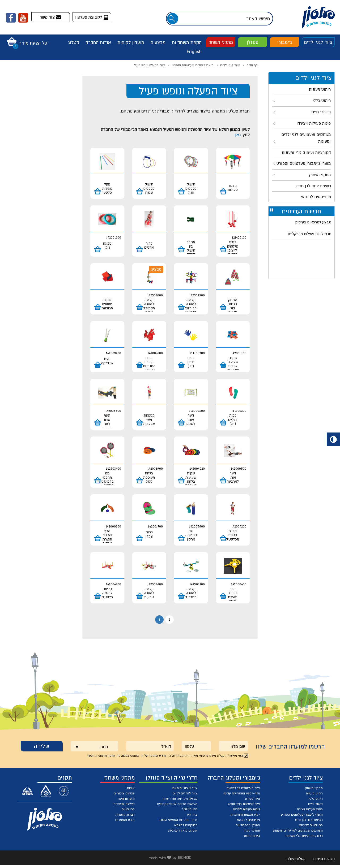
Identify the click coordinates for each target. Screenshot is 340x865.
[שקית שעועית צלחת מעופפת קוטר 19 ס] (191, 450)
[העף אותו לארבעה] (233, 450)
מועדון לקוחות (130, 42)
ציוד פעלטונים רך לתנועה (243, 788)
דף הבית (252, 65)
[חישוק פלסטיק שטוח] (149, 161)
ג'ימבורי (284, 42)
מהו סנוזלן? (189, 809)
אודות (131, 788)
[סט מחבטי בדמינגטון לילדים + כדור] (107, 450)
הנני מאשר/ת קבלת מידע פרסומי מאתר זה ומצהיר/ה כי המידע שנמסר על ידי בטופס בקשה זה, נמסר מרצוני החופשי (165, 756)
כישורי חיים (315, 804)
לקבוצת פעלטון (89, 17)
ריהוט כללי (316, 799)
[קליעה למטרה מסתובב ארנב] (149, 277)
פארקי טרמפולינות (248, 825)
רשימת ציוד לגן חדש (309, 820)
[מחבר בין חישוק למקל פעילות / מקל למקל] (191, 219)
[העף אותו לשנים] (191, 392)
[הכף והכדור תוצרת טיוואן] (233, 566)
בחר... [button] (103, 746)
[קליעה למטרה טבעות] (149, 566)
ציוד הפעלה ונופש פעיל (149, 65)
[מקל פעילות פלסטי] (107, 161)
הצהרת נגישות (324, 859)
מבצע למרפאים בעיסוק (313, 222)
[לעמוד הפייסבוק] (10, 17)
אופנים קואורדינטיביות (182, 830)
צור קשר (48, 17)
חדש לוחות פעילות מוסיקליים (309, 234)
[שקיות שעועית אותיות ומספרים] (233, 335)
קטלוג (73, 42)
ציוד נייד (191, 814)
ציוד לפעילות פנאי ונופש (244, 804)
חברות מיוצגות (125, 814)
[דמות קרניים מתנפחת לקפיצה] (149, 335)
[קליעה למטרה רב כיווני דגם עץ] (191, 277)
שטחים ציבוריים (124, 793)
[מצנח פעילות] (233, 161)
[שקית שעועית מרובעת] (107, 277)
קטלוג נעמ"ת (295, 859)
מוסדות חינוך (126, 799)
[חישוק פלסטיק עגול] (191, 161)
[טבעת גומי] (107, 219)
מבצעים (158, 42)
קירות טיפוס (252, 836)
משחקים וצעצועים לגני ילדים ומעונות (298, 830)
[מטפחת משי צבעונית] (149, 392)
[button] (25, 40)
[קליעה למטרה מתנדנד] (191, 566)
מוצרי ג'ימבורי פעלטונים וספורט (193, 65)
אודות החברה (98, 42)
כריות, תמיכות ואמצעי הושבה (178, 820)
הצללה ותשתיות (124, 804)
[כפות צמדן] (149, 508)
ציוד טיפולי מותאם (184, 788)
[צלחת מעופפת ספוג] (149, 450)
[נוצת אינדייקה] (107, 335)
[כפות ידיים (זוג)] (191, 335)
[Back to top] (323, 848)
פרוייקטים (128, 809)
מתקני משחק (221, 42)
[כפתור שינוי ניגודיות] (333, 439)
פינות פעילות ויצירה (310, 809)
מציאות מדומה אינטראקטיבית (177, 804)
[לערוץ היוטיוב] (23, 17)
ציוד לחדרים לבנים (185, 793)
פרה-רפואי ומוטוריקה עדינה (241, 793)
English (194, 51)
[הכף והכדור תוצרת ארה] (107, 508)
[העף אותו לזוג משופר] (107, 392)
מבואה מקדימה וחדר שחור (179, 799)
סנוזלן (252, 42)
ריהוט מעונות (314, 793)
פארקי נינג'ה (252, 830)
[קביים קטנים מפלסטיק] (233, 508)
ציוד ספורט (252, 799)
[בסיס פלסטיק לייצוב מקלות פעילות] (233, 219)
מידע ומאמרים (125, 820)
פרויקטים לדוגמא (248, 820)
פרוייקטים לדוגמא (311, 825)
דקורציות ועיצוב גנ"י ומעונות (304, 836)
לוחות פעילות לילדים (246, 809)
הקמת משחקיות (187, 42)
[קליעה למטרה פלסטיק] (107, 566)
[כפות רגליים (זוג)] (233, 392)
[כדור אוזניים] (149, 219)
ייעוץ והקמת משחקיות (245, 814)
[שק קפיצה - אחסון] (191, 508)
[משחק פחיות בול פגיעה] (233, 277)
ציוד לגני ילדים (318, 42)
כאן (238, 134)
